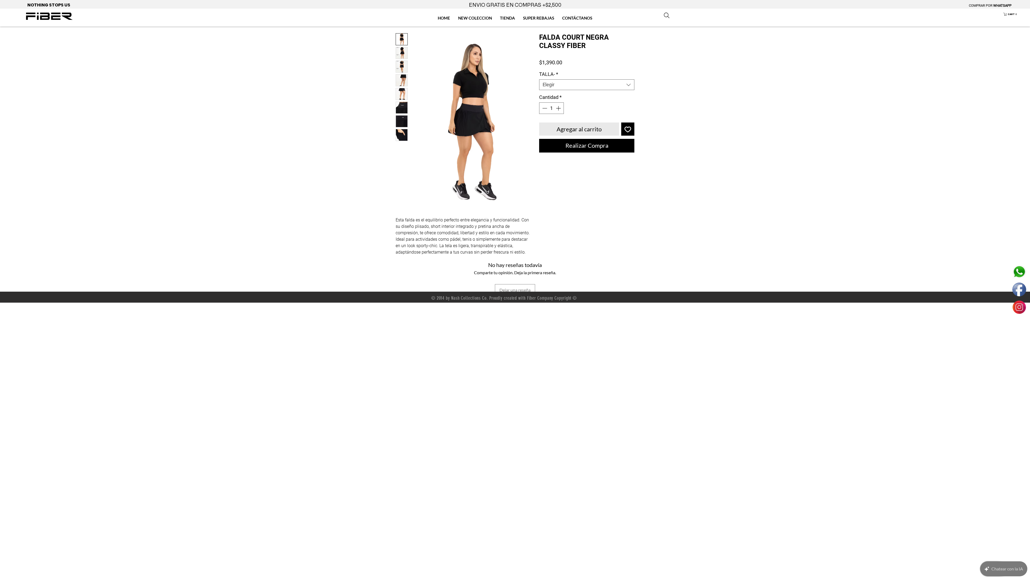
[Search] (666, 15)
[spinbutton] (551, 108)
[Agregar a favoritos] (627, 129)
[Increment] (559, 108)
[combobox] (586, 84)
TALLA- (548, 74)
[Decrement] (544, 108)
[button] (1014, 14)
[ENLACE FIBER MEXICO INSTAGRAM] (1019, 307)
